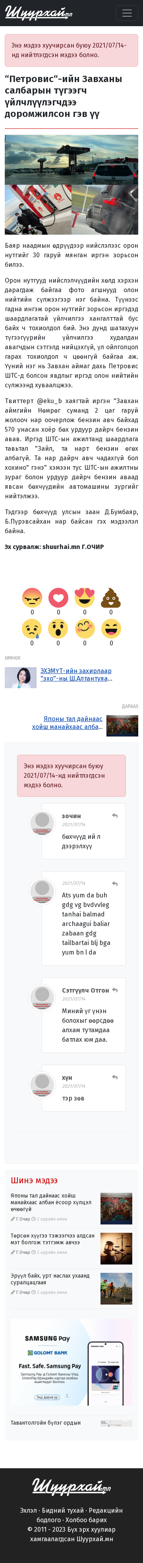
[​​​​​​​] (71, 1486)
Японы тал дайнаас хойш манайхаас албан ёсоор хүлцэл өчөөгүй (67, 726)
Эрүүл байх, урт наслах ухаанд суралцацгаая (50, 1279)
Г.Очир (23, 1219)
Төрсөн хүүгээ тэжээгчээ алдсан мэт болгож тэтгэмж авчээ (53, 1239)
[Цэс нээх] (127, 13)
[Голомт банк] (71, 1362)
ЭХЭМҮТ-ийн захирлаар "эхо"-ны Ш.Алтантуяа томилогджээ (76, 678)
